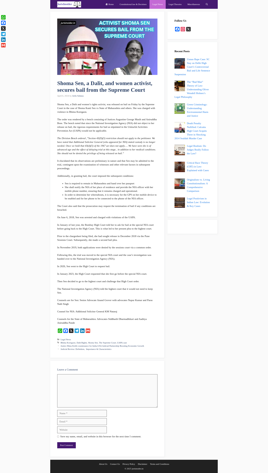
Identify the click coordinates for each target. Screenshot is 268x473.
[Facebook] (3, 23)
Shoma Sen (93, 342)
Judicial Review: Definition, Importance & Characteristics (86, 349)
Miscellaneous (193, 4)
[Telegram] (3, 34)
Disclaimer (142, 464)
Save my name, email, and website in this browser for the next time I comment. (100, 436)
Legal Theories (175, 4)
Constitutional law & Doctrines (133, 4)
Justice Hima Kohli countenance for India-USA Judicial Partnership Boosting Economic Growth (102, 346)
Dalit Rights (82, 342)
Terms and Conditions (159, 464)
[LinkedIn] (3, 39)
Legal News (157, 4)
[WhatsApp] (3, 17)
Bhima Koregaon (68, 342)
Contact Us (115, 464)
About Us (103, 464)
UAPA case (122, 342)
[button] (207, 4)
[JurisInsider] (69, 4)
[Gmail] (3, 45)
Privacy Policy (129, 464)
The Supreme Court (107, 342)
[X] (3, 28)
